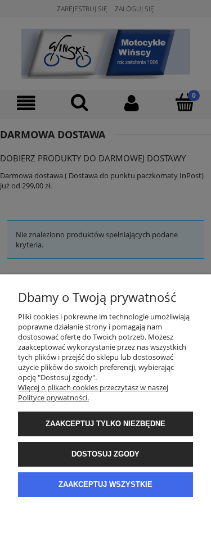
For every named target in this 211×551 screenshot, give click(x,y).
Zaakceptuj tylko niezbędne (105, 423)
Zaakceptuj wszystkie (105, 484)
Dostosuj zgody (105, 454)
